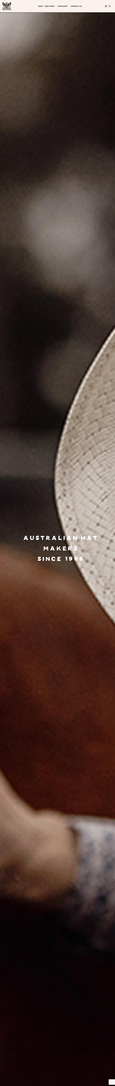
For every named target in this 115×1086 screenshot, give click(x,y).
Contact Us (76, 6)
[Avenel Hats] (11, 6)
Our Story (50, 6)
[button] (110, 6)
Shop (40, 6)
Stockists (63, 6)
